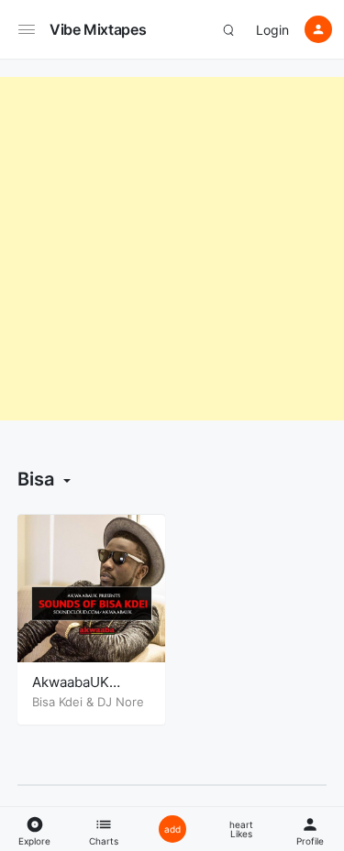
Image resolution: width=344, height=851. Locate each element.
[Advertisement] (172, 248)
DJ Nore (120, 701)
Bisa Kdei (57, 701)
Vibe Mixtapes (98, 29)
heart (241, 829)
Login (272, 30)
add (172, 829)
